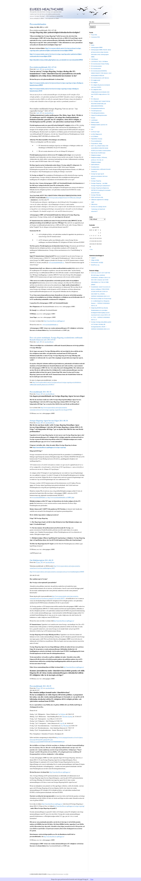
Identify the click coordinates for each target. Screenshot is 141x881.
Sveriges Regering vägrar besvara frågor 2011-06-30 (49, 420)
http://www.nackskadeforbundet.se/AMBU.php (60, 497)
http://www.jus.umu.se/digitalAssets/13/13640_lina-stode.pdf (63, 198)
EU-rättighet (94, 82)
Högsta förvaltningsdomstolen (99, 115)
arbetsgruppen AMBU (97, 47)
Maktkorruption (95, 122)
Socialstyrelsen (95, 167)
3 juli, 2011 (39, 113)
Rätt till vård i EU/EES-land (98, 153)
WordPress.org (95, 265)
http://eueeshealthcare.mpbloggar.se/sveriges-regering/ (49, 447)
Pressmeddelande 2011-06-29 (40, 686)
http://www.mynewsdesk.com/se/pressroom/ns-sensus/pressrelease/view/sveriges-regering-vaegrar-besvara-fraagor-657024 (51, 408)
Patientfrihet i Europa (96, 138)
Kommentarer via (97, 262)
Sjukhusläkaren (95, 164)
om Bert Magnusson (96, 134)
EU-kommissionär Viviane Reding (100, 63)
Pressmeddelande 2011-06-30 (40, 391)
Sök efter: (91, 22)
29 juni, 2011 (39, 562)
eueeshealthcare (49, 69)
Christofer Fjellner (67, 716)
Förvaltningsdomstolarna (97, 113)
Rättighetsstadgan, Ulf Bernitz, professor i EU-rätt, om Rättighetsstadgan (99, 160)
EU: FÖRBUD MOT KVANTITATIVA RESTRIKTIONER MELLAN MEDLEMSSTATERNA (100, 104)
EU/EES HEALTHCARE (46, 9)
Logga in (93, 257)
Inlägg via (95, 260)
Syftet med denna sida (97, 197)
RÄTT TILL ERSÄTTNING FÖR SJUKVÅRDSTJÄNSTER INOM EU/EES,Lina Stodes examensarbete (101, 148)
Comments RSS (95, 37)
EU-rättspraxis (95, 99)
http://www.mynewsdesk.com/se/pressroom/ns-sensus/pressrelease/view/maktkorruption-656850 (57, 572)
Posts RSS (94, 34)
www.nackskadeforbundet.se (56, 262)
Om (92, 129)
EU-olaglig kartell (95, 80)
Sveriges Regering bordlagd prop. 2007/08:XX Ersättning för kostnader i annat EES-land (101, 190)
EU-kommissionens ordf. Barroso (100, 78)
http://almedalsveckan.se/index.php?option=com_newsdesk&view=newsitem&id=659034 (56, 60)
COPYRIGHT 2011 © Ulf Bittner (99, 61)
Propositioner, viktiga (96, 143)
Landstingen (94, 120)
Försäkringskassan (96, 110)
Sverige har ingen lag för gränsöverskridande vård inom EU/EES (99, 176)
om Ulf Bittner (94, 136)
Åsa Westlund (65, 726)
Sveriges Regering (96, 181)
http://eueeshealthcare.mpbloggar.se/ (54, 321)
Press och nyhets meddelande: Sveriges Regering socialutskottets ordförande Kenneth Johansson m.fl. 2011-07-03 (56, 338)
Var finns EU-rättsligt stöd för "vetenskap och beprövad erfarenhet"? (98, 209)
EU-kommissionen (96, 68)
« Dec (91, 249)
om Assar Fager (95, 131)
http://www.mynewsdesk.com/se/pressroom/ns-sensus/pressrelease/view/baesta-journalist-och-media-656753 (54, 597)
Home (92, 45)
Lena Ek (62, 723)
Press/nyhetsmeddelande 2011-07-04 (43, 67)
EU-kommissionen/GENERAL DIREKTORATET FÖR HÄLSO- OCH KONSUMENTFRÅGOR (101, 73)
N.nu (91, 879)
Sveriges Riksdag (96, 195)
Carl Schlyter (61, 714)
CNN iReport (94, 59)
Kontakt (93, 117)
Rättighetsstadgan (96, 155)
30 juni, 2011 (39, 394)
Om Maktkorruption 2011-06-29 (41, 560)
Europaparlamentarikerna (98, 108)
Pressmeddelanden (96, 141)
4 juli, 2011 (39, 69)
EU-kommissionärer (96, 66)
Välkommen (94, 204)
